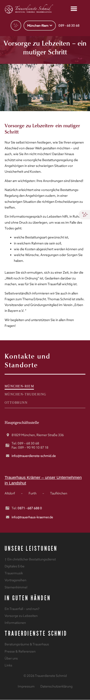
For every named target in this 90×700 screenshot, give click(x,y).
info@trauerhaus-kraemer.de (32, 517)
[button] (74, 8)
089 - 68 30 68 (68, 25)
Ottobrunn (16, 402)
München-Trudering (25, 394)
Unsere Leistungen (31, 548)
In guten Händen (28, 598)
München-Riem (19, 386)
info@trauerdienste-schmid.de (34, 456)
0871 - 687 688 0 (30, 508)
